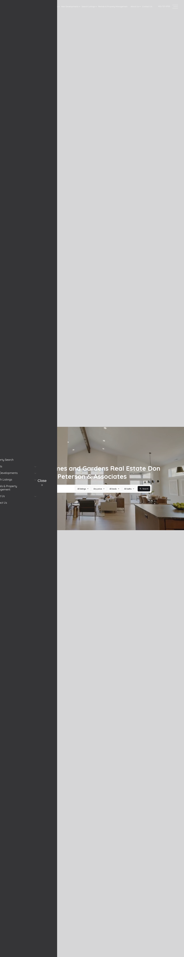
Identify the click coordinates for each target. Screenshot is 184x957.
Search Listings (88, 6)
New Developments (69, 6)
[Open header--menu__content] (175, 6)
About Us (135, 6)
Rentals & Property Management (112, 6)
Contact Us (147, 6)
